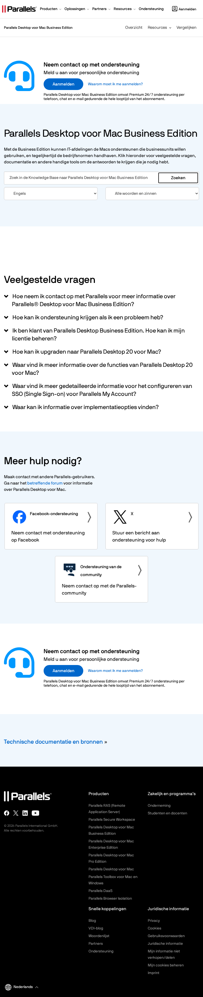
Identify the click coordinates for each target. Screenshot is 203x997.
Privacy (154, 921)
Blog (92, 921)
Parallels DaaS (100, 891)
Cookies (154, 928)
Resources (157, 28)
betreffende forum (45, 483)
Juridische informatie (165, 944)
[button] (51, 9)
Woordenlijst (99, 936)
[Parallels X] (16, 813)
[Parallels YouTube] (35, 813)
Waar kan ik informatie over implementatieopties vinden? (85, 407)
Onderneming (159, 806)
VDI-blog (96, 928)
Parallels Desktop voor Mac (111, 869)
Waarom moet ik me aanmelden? (115, 84)
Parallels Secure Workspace (112, 820)
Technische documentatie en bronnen (53, 742)
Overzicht (133, 28)
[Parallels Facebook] (6, 813)
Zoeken (178, 178)
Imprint (153, 973)
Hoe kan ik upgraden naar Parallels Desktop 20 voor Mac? (86, 352)
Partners (96, 944)
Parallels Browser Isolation (110, 898)
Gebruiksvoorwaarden (166, 936)
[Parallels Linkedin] (25, 813)
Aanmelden (187, 9)
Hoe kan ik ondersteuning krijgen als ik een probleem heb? (87, 317)
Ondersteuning (101, 951)
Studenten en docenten (167, 813)
